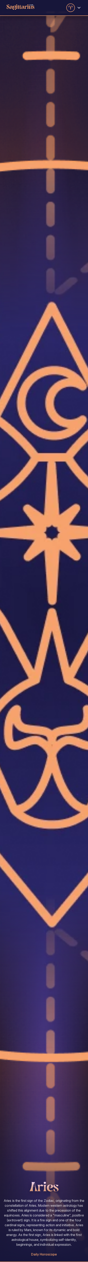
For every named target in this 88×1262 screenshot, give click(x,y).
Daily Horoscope (44, 1254)
